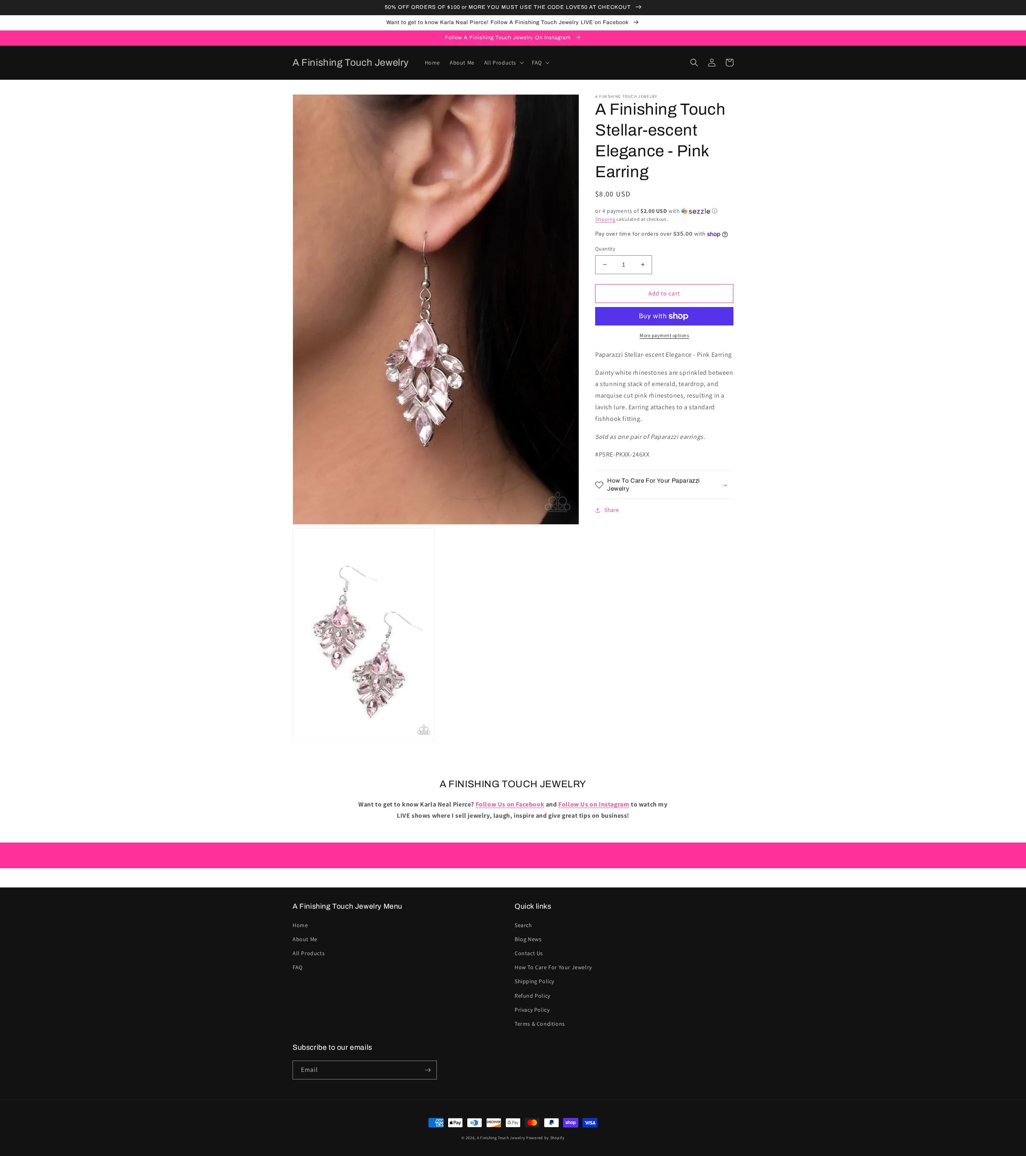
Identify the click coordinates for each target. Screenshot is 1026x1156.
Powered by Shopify (545, 1137)
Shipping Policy (534, 981)
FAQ (298, 967)
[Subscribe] (427, 1070)
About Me (305, 939)
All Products (309, 953)
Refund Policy (532, 995)
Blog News (528, 939)
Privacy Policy (532, 1009)
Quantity (605, 248)
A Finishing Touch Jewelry (501, 1137)
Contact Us (529, 953)
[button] (503, 62)
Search (523, 925)
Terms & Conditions (540, 1023)
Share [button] (611, 509)
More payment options (664, 335)
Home (300, 925)
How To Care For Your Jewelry (553, 967)
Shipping (605, 219)
